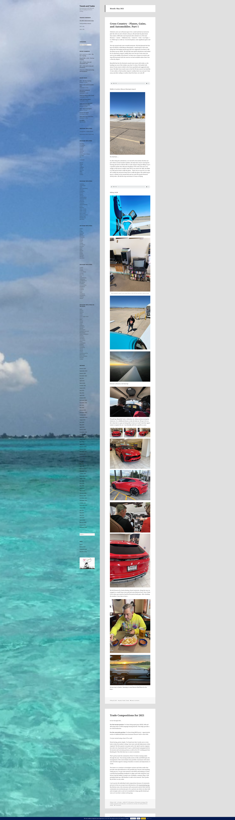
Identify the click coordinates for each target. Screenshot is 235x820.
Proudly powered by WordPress (117, 816)
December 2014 (83, 527)
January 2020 (83, 410)
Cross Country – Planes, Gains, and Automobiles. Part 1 (128, 25)
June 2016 (82, 483)
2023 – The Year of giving (85, 81)
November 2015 (83, 500)
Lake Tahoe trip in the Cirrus (86, 116)
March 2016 (82, 490)
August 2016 (82, 478)
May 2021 (82, 393)
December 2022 (83, 376)
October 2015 (83, 503)
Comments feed (83, 549)
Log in (81, 544)
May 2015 (82, 515)
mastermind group (144, 785)
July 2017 (82, 461)
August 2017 (82, 459)
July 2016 (82, 481)
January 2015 (83, 525)
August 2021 (82, 388)
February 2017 (83, 468)
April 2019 (82, 427)
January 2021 (83, 398)
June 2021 (82, 390)
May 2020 (82, 407)
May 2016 (82, 486)
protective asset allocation (120, 803)
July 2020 (82, 405)
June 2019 (82, 422)
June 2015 (82, 512)
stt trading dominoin (142, 803)
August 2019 (82, 420)
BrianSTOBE (82, 58)
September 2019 (83, 417)
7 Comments (118, 805)
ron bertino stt (129, 803)
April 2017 (82, 466)
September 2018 (83, 437)
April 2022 (82, 380)
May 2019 (82, 424)
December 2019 (83, 412)
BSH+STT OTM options (129, 802)
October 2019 (83, 415)
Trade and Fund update (85, 99)
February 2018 (83, 446)
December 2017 (83, 451)
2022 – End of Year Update (86, 108)
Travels (127, 700)
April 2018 (82, 444)
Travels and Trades (87, 6)
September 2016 (83, 476)
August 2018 (82, 439)
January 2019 (83, 429)
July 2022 (82, 378)
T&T (81, 62)
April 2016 (82, 488)
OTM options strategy (140, 802)
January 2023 (83, 373)
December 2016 (83, 471)
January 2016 (83, 495)
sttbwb (111, 805)
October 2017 (83, 454)
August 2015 (82, 508)
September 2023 (83, 371)
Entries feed (82, 546)
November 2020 (83, 402)
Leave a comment (135, 700)
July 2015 (82, 510)
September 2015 (83, 505)
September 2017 (83, 456)
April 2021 (82, 395)
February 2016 (83, 493)
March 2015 (82, 520)
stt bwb (135, 803)
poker (120, 700)
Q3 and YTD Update (84, 112)
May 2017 (82, 464)
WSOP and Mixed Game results (87, 95)
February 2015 (83, 522)
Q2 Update (82, 120)
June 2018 (82, 442)
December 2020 (83, 400)
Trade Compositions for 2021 (127, 715)
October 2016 (83, 473)
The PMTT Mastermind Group (87, 20)
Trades (123, 700)
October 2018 (83, 434)
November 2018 (83, 432)
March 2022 (82, 383)
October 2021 (83, 385)
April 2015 (82, 517)
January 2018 (83, 449)
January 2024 (83, 368)
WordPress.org (83, 551)
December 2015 (83, 498)
